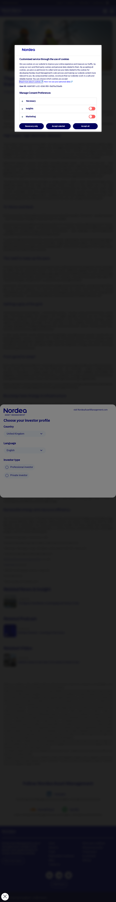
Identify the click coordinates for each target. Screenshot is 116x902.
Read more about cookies (29, 82)
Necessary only (31, 126)
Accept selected (58, 126)
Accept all (85, 126)
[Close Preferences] (5, 896)
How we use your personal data (57, 82)
